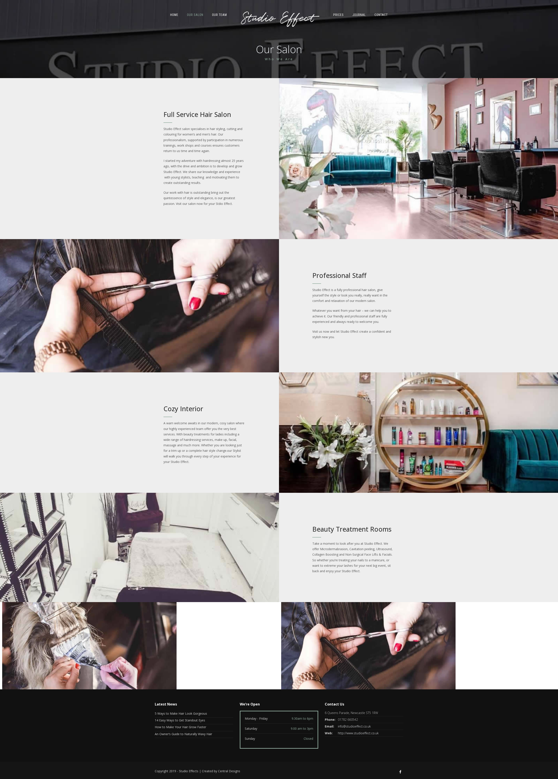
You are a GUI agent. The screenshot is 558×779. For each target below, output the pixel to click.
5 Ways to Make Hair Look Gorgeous (181, 713)
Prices (338, 15)
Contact (381, 15)
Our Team (219, 15)
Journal (359, 15)
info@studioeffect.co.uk (354, 726)
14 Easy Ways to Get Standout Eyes (180, 720)
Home (174, 15)
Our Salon (195, 15)
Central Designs (229, 771)
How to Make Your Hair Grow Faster (180, 727)
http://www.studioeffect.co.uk (358, 733)
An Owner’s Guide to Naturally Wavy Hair (183, 734)
